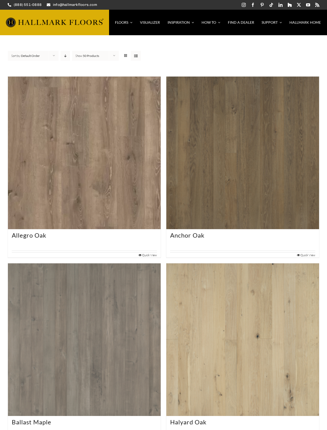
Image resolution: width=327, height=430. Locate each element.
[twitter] (299, 5)
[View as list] (136, 56)
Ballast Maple (31, 422)
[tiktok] (271, 5)
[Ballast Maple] (84, 339)
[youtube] (308, 5)
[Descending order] (65, 56)
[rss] (317, 5)
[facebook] (253, 5)
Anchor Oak (187, 235)
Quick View (149, 255)
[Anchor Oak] (242, 153)
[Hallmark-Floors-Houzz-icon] (290, 5)
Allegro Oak (29, 235)
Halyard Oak (188, 422)
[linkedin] (280, 5)
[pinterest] (262, 5)
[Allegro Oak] (84, 153)
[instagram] (244, 5)
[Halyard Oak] (242, 339)
